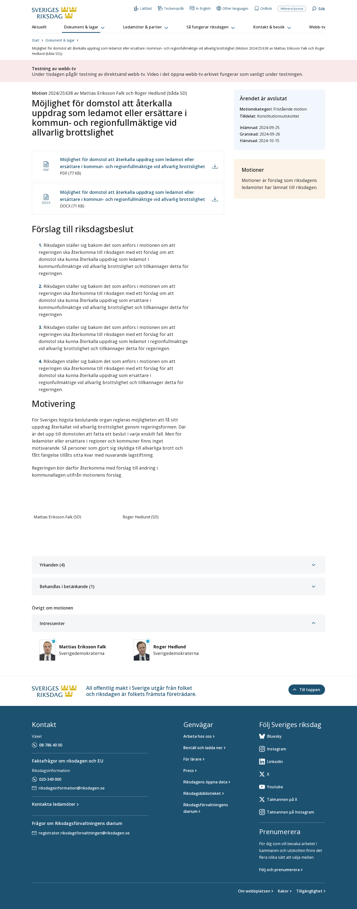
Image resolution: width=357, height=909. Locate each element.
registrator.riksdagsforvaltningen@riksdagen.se (84, 833)
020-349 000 (50, 779)
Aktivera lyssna (291, 8)
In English (203, 8)
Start (35, 40)
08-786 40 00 (50, 745)
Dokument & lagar (60, 40)
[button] (84, 27)
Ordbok (266, 8)
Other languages (235, 8)
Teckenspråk (174, 8)
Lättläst (146, 8)
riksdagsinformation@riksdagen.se (72, 788)
